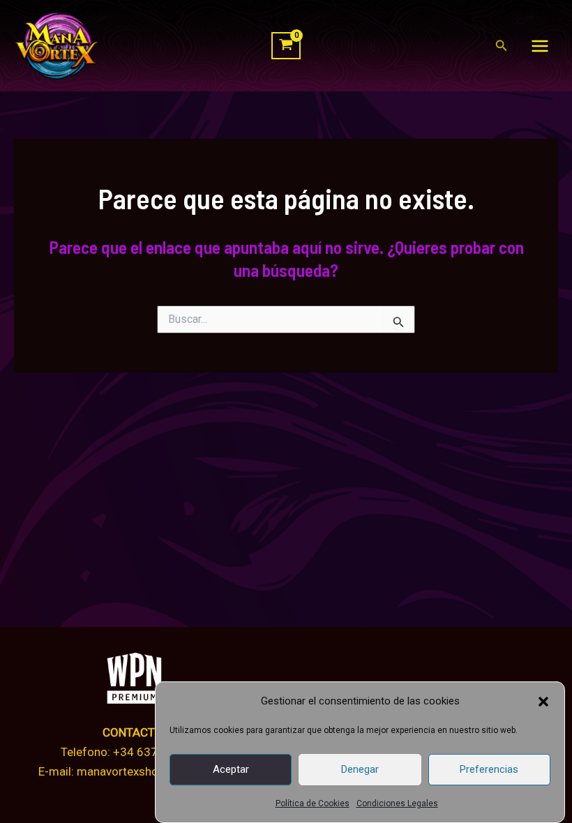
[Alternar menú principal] (540, 46)
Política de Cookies (312, 803)
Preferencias (489, 769)
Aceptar (231, 769)
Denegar (360, 769)
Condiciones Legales (397, 803)
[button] (543, 702)
